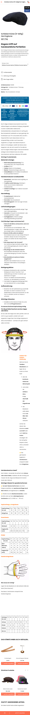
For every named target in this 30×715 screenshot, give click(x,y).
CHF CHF (26, 7)
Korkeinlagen (8, 658)
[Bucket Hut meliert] (22, 679)
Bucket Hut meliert (22, 689)
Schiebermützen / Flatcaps (16, 87)
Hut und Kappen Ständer (22, 658)
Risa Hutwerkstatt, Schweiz (13, 92)
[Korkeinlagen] (8, 649)
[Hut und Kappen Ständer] (22, 649)
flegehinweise (16, 304)
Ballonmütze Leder (8, 689)
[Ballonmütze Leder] (8, 679)
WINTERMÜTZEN (5, 89)
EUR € (26, 10)
